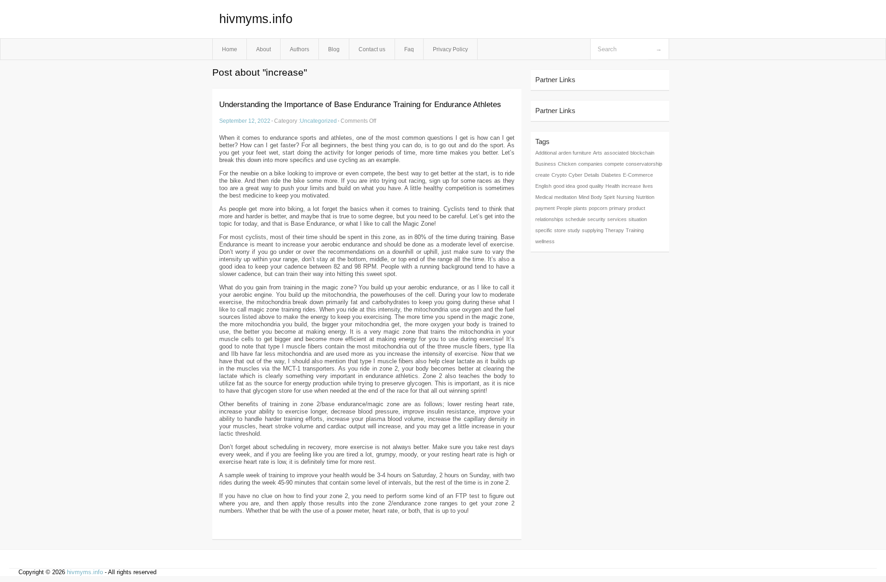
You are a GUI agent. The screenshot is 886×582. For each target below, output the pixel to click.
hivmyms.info (256, 19)
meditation (565, 197)
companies (590, 164)
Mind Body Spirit (597, 197)
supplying (592, 230)
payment (545, 208)
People (564, 208)
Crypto (559, 175)
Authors (299, 49)
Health (612, 186)
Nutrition (645, 197)
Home (229, 49)
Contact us (372, 49)
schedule (575, 219)
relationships (549, 219)
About (263, 49)
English (543, 186)
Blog (334, 49)
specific (543, 230)
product (636, 208)
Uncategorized (318, 121)
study (574, 230)
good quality (590, 186)
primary (617, 208)
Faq (409, 49)
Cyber (575, 175)
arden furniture (574, 153)
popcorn (598, 208)
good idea (564, 186)
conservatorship (644, 164)
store (560, 230)
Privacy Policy (450, 49)
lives (648, 186)
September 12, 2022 (244, 121)
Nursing (625, 197)
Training (635, 230)
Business (545, 164)
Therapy (614, 230)
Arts (597, 153)
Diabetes (611, 175)
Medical (543, 197)
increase (631, 186)
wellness (545, 241)
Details (591, 175)
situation (638, 219)
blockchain (642, 153)
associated (616, 153)
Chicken (567, 164)
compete (614, 164)
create (542, 175)
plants (580, 208)
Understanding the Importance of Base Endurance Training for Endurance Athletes (360, 104)
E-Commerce (638, 175)
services (617, 219)
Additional (546, 153)
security (596, 219)
